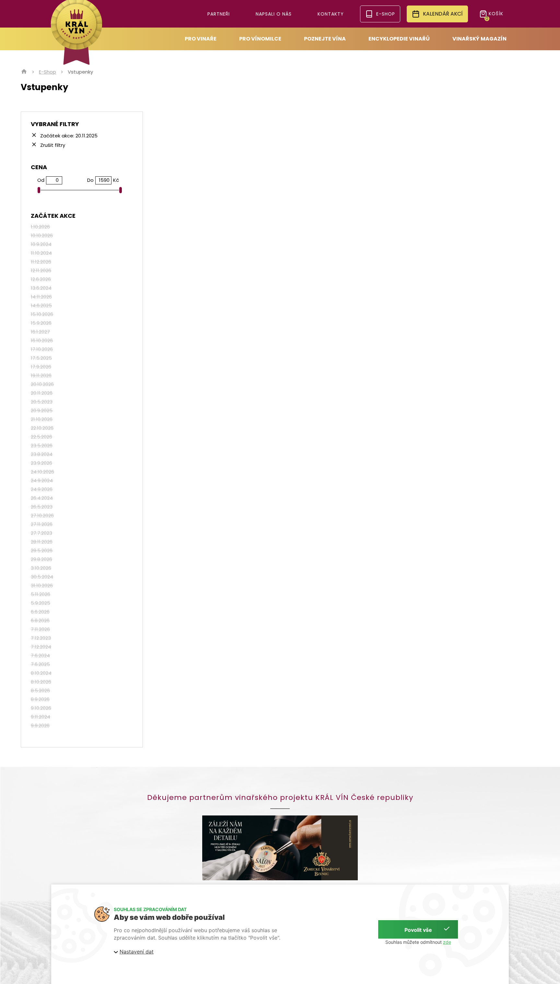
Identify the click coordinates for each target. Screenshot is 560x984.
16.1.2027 (40, 331)
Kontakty (331, 14)
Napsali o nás (274, 14)
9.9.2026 (40, 725)
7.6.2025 (40, 664)
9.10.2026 (41, 708)
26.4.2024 (42, 498)
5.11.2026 (40, 594)
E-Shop (47, 72)
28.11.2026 (41, 542)
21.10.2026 (41, 419)
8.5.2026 (40, 690)
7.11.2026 (40, 629)
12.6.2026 (41, 279)
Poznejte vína (325, 38)
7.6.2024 (40, 655)
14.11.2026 (41, 296)
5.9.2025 (40, 603)
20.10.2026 (42, 384)
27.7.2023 (41, 533)
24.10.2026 (42, 471)
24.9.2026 (41, 489)
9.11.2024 (40, 717)
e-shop (385, 14)
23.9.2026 (41, 463)
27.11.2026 (41, 524)
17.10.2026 (42, 349)
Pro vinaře (200, 38)
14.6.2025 (41, 305)
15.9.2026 (41, 323)
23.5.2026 (41, 445)
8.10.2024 (41, 673)
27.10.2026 (42, 515)
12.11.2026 (41, 270)
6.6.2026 (40, 612)
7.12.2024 (41, 647)
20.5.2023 (41, 401)
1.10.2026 (40, 226)
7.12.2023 (41, 638)
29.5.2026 (41, 550)
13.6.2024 (41, 288)
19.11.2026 (41, 375)
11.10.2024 (41, 253)
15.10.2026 (42, 314)
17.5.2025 (41, 358)
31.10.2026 (42, 585)
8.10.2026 (41, 682)
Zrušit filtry (52, 145)
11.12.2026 (41, 261)
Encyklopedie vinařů (399, 38)
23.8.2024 (41, 454)
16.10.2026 (42, 340)
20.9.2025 (41, 410)
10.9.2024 (41, 244)
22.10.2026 (42, 428)
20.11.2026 (41, 393)
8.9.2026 (40, 699)
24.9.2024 (42, 480)
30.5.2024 (42, 577)
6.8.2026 (40, 620)
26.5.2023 (41, 507)
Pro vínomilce (260, 38)
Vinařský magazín (479, 38)
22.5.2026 (41, 436)
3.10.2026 (41, 568)
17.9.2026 (41, 366)
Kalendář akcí (443, 14)
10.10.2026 (42, 235)
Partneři (218, 14)
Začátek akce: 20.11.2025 (68, 135)
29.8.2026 (41, 559)
